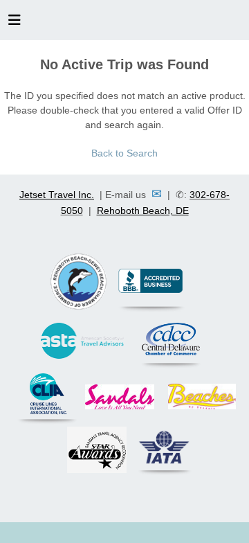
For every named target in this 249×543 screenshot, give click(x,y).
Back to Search (124, 153)
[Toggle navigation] (14, 23)
